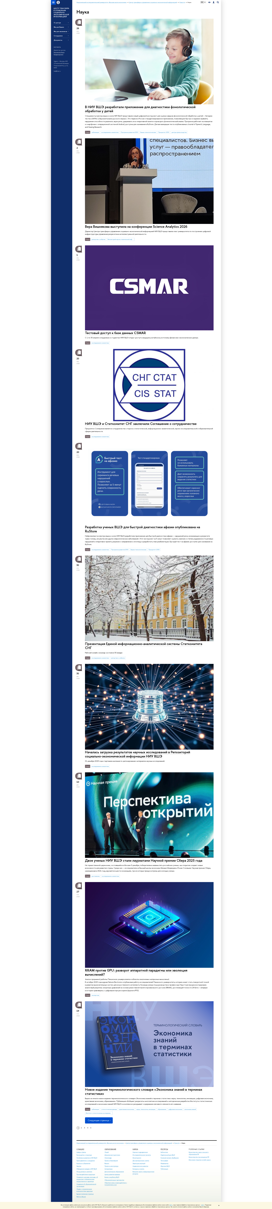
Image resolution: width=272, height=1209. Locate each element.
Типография (164, 1161)
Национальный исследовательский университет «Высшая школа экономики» (100, 1143)
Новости (177, 1143)
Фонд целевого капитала (84, 1172)
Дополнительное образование (114, 1172)
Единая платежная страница (85, 1194)
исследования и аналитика (109, 132)
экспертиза (95, 995)
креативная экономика (126, 1109)
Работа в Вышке (81, 1197)
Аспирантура (108, 1169)
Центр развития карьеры (112, 1174)
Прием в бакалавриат (111, 1161)
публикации (95, 132)
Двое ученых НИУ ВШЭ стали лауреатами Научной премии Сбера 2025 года (143, 860)
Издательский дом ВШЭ (168, 1155)
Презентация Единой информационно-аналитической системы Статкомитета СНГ (143, 645)
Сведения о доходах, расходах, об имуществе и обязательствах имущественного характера (87, 1179)
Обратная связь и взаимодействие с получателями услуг (116, 1184)
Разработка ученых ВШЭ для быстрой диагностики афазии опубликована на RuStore (142, 529)
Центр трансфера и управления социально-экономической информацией (149, 1143)
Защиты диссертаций (139, 1163)
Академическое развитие (140, 1166)
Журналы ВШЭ (165, 1166)
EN (205, 2)
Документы (58, 40)
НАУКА (135, 1149)
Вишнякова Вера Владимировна (59, 53)
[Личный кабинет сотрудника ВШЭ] (213, 2)
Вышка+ (107, 1163)
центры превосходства (179, 132)
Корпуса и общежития (83, 1163)
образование (162, 1109)
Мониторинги (137, 1158)
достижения (96, 876)
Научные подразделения (140, 1152)
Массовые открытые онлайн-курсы (200, 1160)
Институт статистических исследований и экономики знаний (99, 1113)
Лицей (107, 1152)
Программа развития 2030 (129, 132)
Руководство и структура (84, 1155)
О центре (57, 23)
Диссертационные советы (141, 1161)
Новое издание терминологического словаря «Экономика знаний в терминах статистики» (143, 1091)
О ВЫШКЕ (80, 1149)
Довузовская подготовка (112, 1155)
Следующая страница (98, 1120)
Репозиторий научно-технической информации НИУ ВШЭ (121, 239)
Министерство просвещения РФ (199, 1157)
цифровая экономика (175, 1109)
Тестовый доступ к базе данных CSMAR (115, 332)
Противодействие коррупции (85, 1174)
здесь (171, 1205)
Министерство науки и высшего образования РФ (199, 1153)
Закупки (78, 1166)
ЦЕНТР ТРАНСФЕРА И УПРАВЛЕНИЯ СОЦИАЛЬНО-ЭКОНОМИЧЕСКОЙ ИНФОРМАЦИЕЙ (61, 12)
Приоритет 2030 (163, 132)
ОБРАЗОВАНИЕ (110, 1149)
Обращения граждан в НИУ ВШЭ (86, 1169)
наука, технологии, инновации (145, 1109)
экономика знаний (190, 1109)
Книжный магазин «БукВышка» (170, 1158)
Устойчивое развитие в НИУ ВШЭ (86, 1158)
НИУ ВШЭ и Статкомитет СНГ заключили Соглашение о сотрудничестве (141, 423)
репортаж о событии (98, 239)
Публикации (164, 1169)
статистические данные (109, 1109)
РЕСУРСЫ (164, 1149)
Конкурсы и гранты (138, 1169)
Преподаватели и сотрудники (85, 1161)
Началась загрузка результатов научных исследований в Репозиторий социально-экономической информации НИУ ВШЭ (137, 754)
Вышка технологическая (148, 132)
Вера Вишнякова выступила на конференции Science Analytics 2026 (136, 226)
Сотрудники (58, 36)
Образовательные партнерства (114, 1180)
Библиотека (164, 1152)
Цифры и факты (81, 1152)
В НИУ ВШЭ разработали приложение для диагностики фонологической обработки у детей (140, 109)
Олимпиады (108, 1158)
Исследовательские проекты (142, 1155)
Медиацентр (164, 1163)
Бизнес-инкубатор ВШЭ (112, 1177)
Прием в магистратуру (111, 1166)
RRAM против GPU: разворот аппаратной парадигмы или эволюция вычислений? (136, 972)
